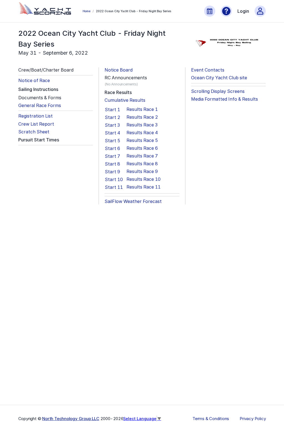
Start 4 (112, 133)
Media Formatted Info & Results (224, 99)
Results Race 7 (142, 156)
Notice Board (119, 70)
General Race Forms (39, 105)
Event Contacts (207, 70)
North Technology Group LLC (70, 418)
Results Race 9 (142, 171)
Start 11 (114, 187)
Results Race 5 (142, 140)
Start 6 (112, 148)
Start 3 (112, 125)
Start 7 (112, 156)
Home (86, 11)
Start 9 (112, 171)
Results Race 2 (142, 117)
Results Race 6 (142, 148)
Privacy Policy (253, 418)
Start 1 (112, 109)
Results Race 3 (142, 125)
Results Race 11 (143, 187)
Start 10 (114, 179)
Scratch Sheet (33, 131)
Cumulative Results (125, 100)
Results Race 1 (142, 109)
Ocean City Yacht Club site (219, 77)
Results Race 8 (142, 163)
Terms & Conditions (210, 418)
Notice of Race (34, 80)
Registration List (35, 116)
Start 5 (112, 140)
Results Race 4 (142, 132)
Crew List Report (36, 124)
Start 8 (112, 164)
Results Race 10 (143, 179)
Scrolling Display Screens (218, 91)
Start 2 (112, 117)
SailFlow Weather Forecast (133, 201)
